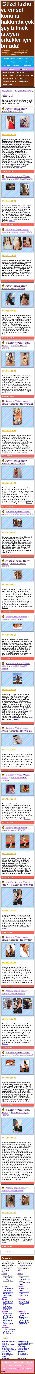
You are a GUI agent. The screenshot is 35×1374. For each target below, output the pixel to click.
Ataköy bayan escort (16, 108)
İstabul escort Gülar (12, 111)
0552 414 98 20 (9, 1019)
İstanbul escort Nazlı (12, 1190)
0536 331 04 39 (9, 483)
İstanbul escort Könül (13, 830)
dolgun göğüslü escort (8, 1350)
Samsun (16, 65)
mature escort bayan (9, 78)
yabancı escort (7, 85)
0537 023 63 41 (9, 532)
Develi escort (23, 1295)
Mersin (7, 65)
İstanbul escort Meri (21, 939)
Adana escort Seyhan (7, 1278)
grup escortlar (22, 1358)
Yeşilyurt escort (24, 1301)
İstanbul (5, 62)
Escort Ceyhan (8, 1281)
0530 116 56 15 (9, 311)
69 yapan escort (23, 1355)
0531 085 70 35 (9, 430)
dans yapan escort (7, 1345)
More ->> (19, 167)
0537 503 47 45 (9, 134)
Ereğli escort (7, 1306)
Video (22, 1368)
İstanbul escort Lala (21, 730)
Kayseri (14, 62)
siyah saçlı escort (7, 1351)
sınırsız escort (23, 81)
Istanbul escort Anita (22, 514)
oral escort (22, 78)
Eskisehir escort (8, 1331)
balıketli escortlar (7, 1348)
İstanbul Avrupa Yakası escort (8, 1292)
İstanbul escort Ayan (12, 619)
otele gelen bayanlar (9, 81)
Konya (21, 62)
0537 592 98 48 (9, 799)
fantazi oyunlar (6, 1353)
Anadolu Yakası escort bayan (8, 1289)
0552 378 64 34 (9, 689)
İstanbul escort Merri (22, 1055)
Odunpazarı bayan (9, 1329)
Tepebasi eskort (8, 1333)
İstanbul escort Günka (13, 288)
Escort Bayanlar (23, 91)
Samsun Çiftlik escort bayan (24, 1322)
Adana (20, 58)
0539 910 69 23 (9, 585)
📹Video (11, 69)
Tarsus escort (7, 1313)
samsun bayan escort (7, 1267)
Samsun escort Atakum (24, 1317)
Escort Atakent (24, 1320)
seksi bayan (21, 1351)
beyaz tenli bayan (23, 1348)
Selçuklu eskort (8, 1301)
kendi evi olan (28, 75)
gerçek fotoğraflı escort (25, 1343)
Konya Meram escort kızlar (7, 1308)
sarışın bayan (22, 1346)
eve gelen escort (7, 75)
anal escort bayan (8, 72)
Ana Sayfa (6, 91)
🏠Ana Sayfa (9, 58)
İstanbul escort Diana (21, 403)
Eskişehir (27, 65)
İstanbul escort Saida (22, 884)
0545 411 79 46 (9, 201)
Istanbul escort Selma (13, 463)
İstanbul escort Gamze (13, 993)
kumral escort (5, 1358)
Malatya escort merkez (24, 1303)
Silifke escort (7, 1315)
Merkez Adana (8, 1276)
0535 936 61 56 (9, 635)
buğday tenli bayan (24, 1345)
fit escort (4, 1346)
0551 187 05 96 (9, 1138)
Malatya (29, 62)
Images (29, 1368)
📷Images (23, 69)
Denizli (28, 58)
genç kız (18, 75)
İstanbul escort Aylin (22, 179)
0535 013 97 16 (9, 962)
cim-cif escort (21, 72)
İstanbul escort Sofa (21, 232)
